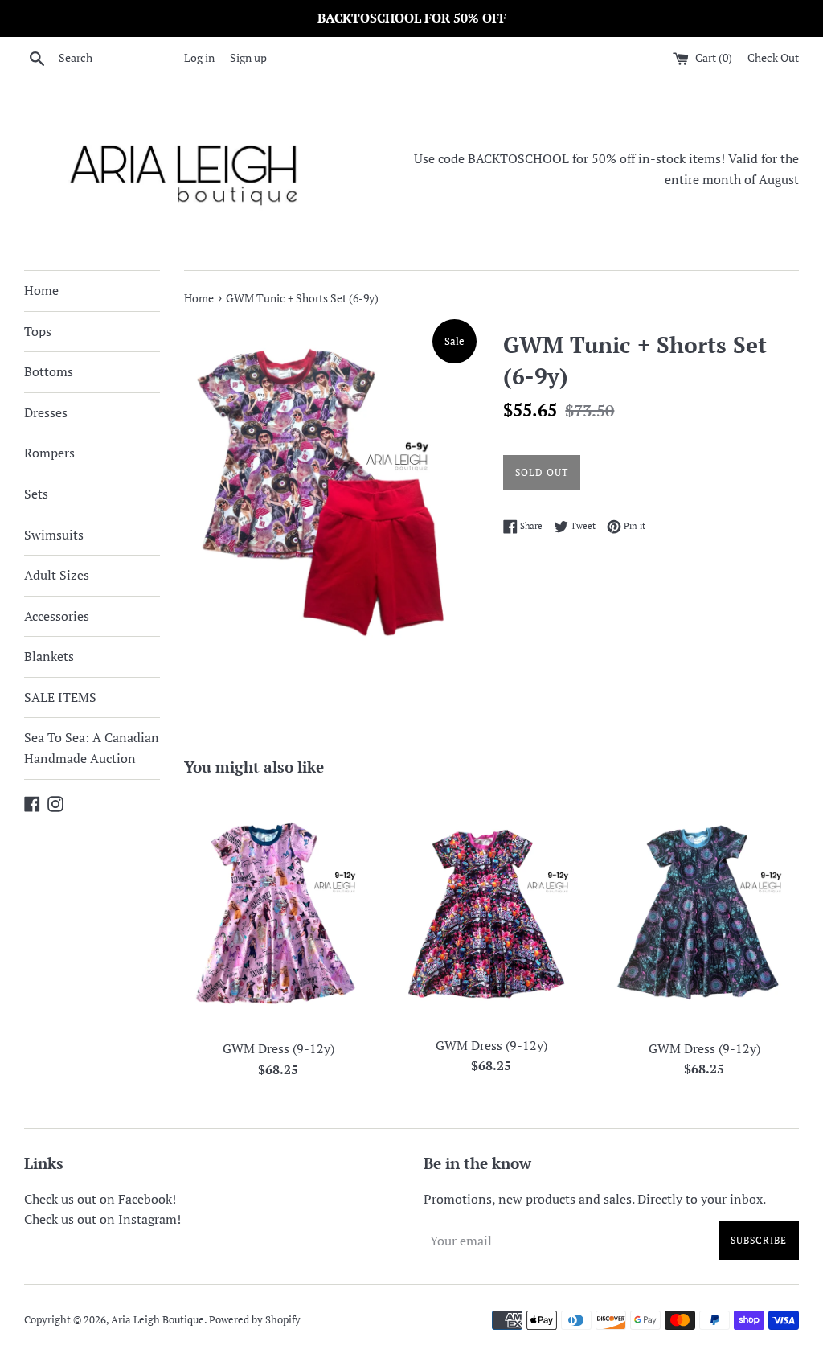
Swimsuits (54, 535)
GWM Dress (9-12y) (278, 1048)
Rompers (49, 453)
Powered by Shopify (255, 1320)
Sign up (248, 57)
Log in (199, 57)
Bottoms (48, 371)
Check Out (773, 57)
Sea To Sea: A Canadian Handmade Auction (91, 747)
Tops (37, 331)
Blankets (49, 656)
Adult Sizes (56, 575)
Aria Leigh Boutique (157, 1320)
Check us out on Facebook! (100, 1199)
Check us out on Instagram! (102, 1219)
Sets (36, 494)
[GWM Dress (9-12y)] (278, 912)
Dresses (46, 412)
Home (41, 290)
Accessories (56, 616)
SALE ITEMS (60, 697)
